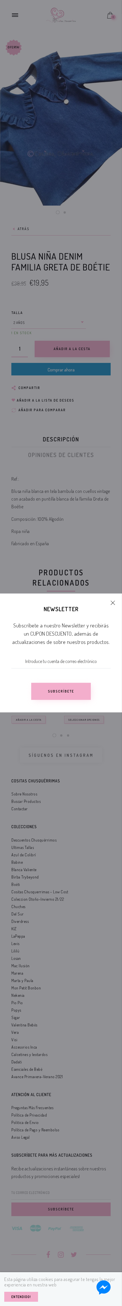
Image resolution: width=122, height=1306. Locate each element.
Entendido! (21, 1297)
